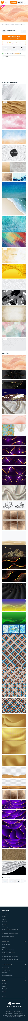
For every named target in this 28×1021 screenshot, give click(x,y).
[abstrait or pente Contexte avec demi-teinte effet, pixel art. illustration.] (13, 774)
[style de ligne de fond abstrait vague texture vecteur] (13, 303)
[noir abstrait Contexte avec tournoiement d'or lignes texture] (13, 394)
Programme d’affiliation (7, 991)
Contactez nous (6, 1013)
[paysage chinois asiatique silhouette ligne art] (8, 536)
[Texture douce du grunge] (13, 333)
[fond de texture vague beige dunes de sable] (13, 381)
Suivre (23, 32)
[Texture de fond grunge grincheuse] (13, 152)
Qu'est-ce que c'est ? (17, 53)
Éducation (4, 964)
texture (11, 921)
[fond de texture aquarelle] (13, 136)
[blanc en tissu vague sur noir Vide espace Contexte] (13, 908)
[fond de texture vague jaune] (13, 290)
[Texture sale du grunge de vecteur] (10, 177)
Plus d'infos (6, 56)
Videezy (4, 959)
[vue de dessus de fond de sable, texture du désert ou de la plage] (13, 106)
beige (18, 921)
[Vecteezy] (2, 2)
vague (5, 921)
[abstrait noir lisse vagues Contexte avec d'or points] (13, 631)
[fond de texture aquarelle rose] (13, 121)
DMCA (3, 989)
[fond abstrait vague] (8, 196)
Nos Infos (4, 1016)
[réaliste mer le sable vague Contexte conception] (13, 578)
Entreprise (4, 961)
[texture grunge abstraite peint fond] (13, 316)
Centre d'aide (5, 1011)
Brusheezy (4, 954)
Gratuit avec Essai (14, 37)
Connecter (20, 2)
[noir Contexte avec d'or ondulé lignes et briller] (13, 403)
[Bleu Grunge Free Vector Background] (13, 243)
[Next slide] (22, 921)
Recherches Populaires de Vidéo (10, 1002)
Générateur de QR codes (8, 978)
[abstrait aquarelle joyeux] (13, 348)
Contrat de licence (6, 986)
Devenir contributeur (7, 1018)
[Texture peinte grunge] (13, 209)
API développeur (6, 967)
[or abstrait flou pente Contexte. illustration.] (13, 760)
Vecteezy (4, 956)
